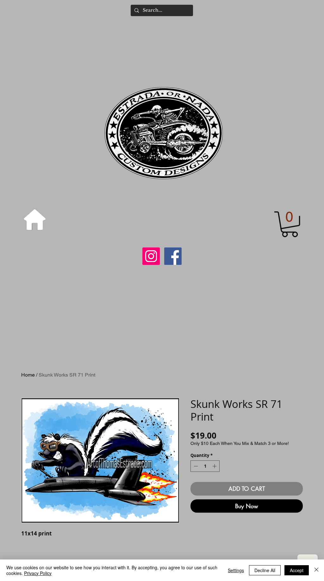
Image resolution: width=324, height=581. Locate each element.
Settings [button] (236, 570)
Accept (296, 570)
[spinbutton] (205, 466)
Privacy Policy (38, 573)
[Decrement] (195, 466)
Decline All (264, 570)
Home (28, 375)
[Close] (316, 570)
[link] (289, 224)
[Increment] (215, 466)
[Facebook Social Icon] (173, 256)
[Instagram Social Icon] (151, 256)
